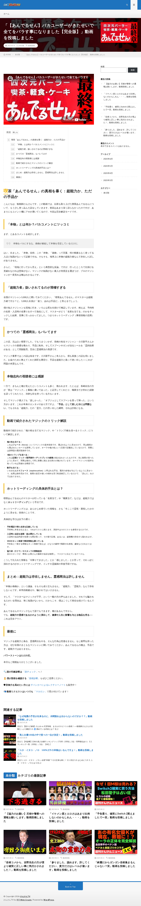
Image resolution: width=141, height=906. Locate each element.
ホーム (6, 14)
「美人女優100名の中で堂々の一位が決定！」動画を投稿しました (50, 734)
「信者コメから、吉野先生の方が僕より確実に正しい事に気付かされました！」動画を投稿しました (119, 120)
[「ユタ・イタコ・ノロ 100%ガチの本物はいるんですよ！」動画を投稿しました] (10, 754)
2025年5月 (108, 166)
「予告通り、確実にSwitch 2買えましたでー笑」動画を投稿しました (115, 815)
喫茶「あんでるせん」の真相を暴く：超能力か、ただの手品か (36, 139)
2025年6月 (108, 159)
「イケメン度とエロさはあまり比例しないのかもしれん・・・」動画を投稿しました (119, 97)
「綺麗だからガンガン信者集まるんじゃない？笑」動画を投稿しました (115, 864)
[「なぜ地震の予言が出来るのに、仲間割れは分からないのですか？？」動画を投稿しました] (10, 721)
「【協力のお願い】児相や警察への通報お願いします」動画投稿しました (24, 817)
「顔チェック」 (30, 671)
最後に (16, 177)
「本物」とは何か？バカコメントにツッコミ (33, 144)
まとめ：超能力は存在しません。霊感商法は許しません (37, 172)
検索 (103, 66)
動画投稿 (31, 45)
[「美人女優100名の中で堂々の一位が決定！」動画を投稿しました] (10, 739)
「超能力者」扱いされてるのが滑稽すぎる (32, 149)
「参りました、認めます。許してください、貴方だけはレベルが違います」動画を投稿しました (119, 132)
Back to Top (70, 887)
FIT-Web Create (24, 900)
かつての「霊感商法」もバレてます (29, 154)
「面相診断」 (33, 678)
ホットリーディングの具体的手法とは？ (31, 168)
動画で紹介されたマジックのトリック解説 (32, 163)
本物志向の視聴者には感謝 (25, 158)
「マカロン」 (40, 691)
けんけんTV (25, 896)
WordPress (49, 900)
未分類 (21, 45)
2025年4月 (108, 173)
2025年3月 (108, 180)
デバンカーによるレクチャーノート (48, 684)
